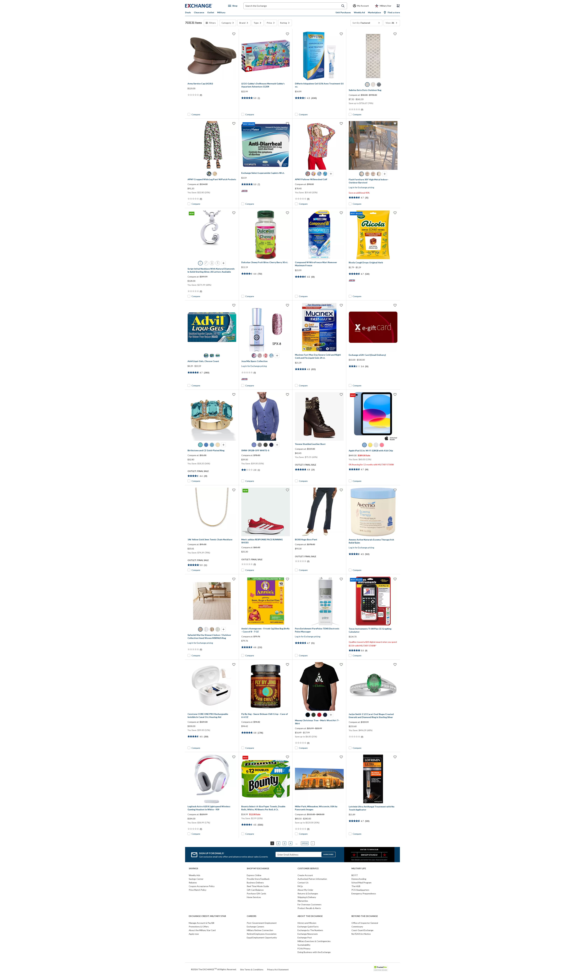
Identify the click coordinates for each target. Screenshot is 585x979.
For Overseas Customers (309, 904)
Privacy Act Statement (278, 969)
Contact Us (303, 882)
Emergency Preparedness (363, 893)
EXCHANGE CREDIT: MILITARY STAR (207, 916)
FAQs (300, 886)
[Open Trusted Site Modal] (380, 968)
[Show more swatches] (331, 173)
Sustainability (304, 945)
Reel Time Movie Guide (258, 886)
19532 (305, 843)
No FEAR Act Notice (361, 934)
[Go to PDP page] (212, 56)
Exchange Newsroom (308, 934)
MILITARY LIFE (358, 868)
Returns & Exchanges (308, 893)
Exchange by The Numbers (310, 930)
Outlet (210, 12)
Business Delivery (255, 882)
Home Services (254, 897)
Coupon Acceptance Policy (201, 886)
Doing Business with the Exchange (314, 952)
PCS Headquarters (360, 890)
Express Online (254, 875)
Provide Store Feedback (258, 879)
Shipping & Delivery (307, 897)
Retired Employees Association (262, 934)
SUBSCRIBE (328, 854)
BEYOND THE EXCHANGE (364, 916)
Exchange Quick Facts (308, 926)
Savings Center (196, 879)
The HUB (355, 886)
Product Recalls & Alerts (309, 908)
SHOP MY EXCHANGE (258, 868)
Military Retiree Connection (260, 930)
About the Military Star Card (202, 930)
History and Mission (307, 923)
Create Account (305, 875)
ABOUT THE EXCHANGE (310, 916)
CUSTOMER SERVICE (308, 868)
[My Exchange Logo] (204, 6)
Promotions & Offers (199, 926)
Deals (188, 12)
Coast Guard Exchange (362, 930)
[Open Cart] (398, 5)
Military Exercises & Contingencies (314, 941)
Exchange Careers (255, 926)
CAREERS (251, 916)
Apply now (194, 934)
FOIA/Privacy (304, 948)
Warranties (303, 901)
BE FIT (354, 875)
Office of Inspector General (364, 923)
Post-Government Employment (262, 923)
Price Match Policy (197, 890)
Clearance (199, 12)
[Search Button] (342, 5)
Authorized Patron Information (312, 879)
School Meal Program (361, 882)
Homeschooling (358, 879)
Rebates (193, 882)
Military (221, 12)
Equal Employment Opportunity (262, 937)
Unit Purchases (343, 12)
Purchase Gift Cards (256, 893)
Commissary (357, 926)
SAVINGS (193, 868)
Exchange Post (305, 937)
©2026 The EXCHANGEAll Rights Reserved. (213, 969)
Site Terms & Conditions (251, 969)
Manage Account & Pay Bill (201, 923)
